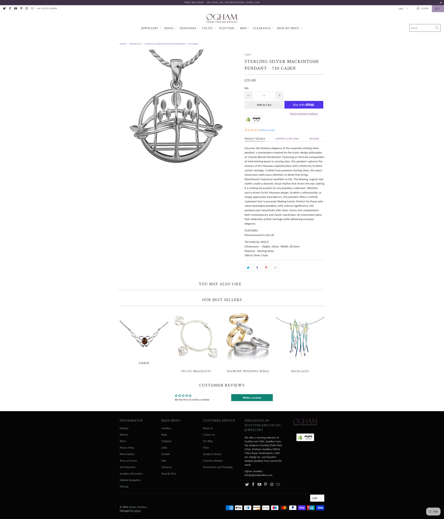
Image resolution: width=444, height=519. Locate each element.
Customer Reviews (213, 460)
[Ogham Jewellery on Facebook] (9, 8)
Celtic (208, 28)
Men (244, 28)
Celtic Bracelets (196, 341)
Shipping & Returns (287, 138)
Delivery (124, 428)
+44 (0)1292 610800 (46, 8)
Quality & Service (212, 454)
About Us (208, 428)
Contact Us (209, 434)
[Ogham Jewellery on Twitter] (4, 8)
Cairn (248, 54)
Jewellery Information (131, 473)
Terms (123, 441)
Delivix (137, 510)
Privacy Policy (127, 447)
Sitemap (124, 486)
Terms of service (128, 460)
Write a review (252, 397)
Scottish (227, 28)
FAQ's (206, 447)
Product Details (255, 138)
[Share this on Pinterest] (266, 268)
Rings (169, 28)
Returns (124, 434)
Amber (144, 337)
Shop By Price (288, 28)
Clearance (262, 28)
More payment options (304, 113)
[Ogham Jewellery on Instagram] (26, 8)
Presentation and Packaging (217, 467)
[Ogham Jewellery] (222, 19)
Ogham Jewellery (138, 506)
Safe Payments (127, 467)
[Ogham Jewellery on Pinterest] (21, 8)
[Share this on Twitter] (248, 268)
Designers (188, 28)
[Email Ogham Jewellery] (32, 8)
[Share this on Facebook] (257, 268)
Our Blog (207, 441)
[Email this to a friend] (275, 268)
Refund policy (127, 454)
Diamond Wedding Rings (248, 341)
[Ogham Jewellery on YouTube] (15, 8)
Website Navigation (130, 480)
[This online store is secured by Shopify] (253, 122)
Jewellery (150, 28)
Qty (247, 88)
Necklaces (300, 341)
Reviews (314, 138)
